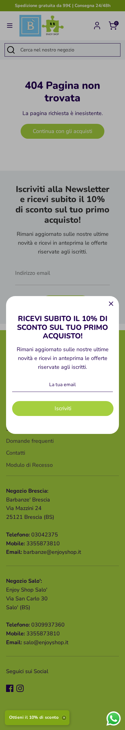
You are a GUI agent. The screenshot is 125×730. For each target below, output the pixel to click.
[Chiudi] (111, 304)
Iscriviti (63, 408)
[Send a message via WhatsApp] (113, 718)
